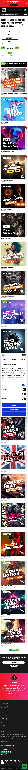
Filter (9, 53)
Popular (6, 63)
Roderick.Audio (5, 728)
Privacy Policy (4, 706)
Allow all (14, 405)
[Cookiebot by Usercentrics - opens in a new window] (20, 355)
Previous (2, 686)
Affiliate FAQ (4, 712)
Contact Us (4, 718)
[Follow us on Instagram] (19, 761)
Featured (24, 63)
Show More (14, 649)
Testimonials (4, 719)
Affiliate (3, 710)
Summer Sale (14, 14)
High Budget (16, 63)
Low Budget (11, 63)
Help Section (4, 715)
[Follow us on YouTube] (6, 761)
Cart (25, 10)
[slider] (3, 50)
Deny (14, 414)
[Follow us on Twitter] (15, 761)
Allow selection (14, 409)
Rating (14, 65)
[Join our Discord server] (2, 763)
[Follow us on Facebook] (2, 761)
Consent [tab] (5, 359)
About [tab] (23, 359)
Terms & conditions (5, 703)
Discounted (20, 63)
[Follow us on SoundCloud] (11, 761)
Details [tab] (14, 359)
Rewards (3, 725)
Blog (2, 722)
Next (26, 686)
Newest (3, 63)
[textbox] (15, 10)
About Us (3, 707)
